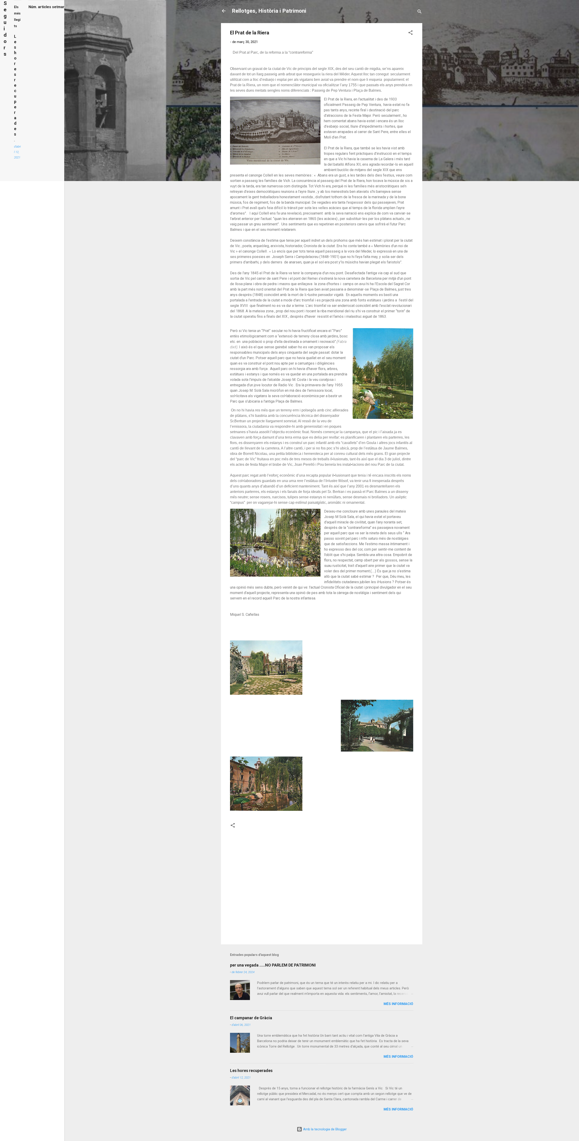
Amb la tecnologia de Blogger (324, 1129)
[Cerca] (419, 12)
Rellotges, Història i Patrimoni (269, 11)
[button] (410, 33)
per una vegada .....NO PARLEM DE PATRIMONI (273, 965)
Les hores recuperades (251, 1070)
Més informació (398, 1004)
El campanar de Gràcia (251, 1017)
